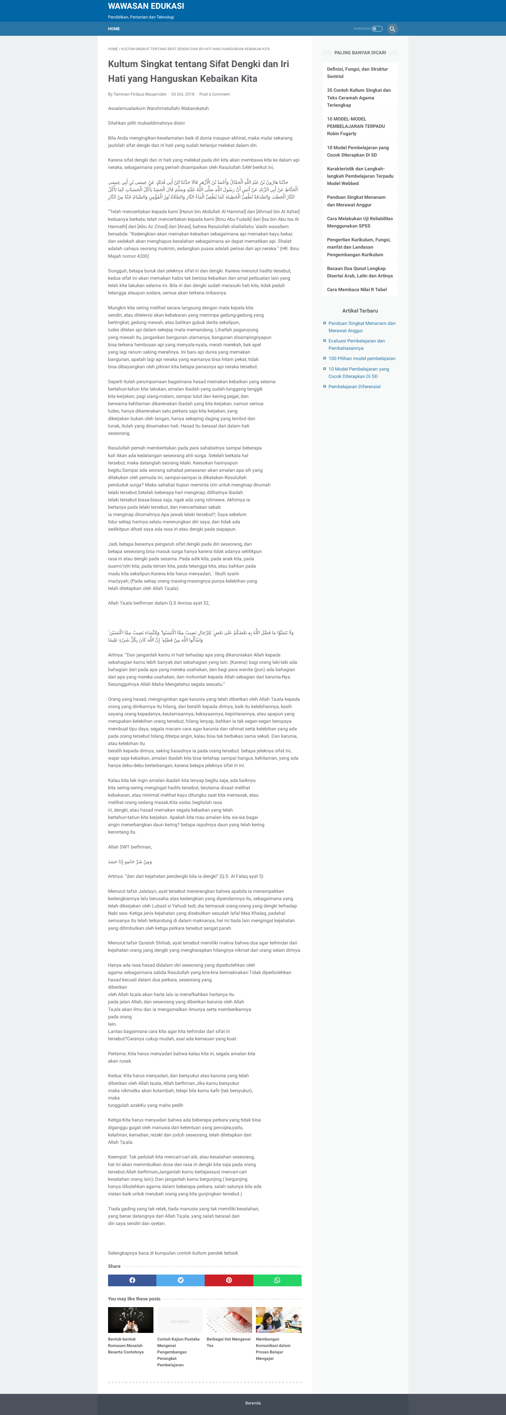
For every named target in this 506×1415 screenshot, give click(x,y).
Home (114, 28)
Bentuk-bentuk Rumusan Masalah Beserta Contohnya (126, 1345)
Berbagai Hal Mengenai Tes (229, 1342)
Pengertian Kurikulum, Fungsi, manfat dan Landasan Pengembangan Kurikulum (359, 247)
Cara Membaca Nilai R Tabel (357, 289)
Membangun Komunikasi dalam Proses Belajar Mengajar (273, 1349)
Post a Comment (214, 94)
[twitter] (180, 1280)
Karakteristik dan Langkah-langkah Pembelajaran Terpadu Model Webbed (360, 176)
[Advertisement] (372, 442)
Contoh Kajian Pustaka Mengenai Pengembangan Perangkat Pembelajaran (178, 1352)
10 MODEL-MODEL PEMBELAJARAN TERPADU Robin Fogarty (356, 126)
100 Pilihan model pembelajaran (362, 358)
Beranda (253, 1403)
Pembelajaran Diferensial (355, 386)
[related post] (130, 1320)
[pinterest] (229, 1280)
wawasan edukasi (146, 6)
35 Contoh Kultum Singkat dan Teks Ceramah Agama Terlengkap (359, 97)
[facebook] (132, 1280)
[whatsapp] (277, 1280)
